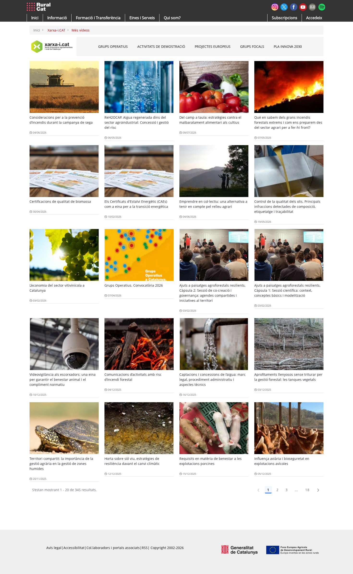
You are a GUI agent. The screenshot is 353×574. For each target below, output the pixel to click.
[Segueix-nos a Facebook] (293, 6)
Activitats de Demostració (161, 46)
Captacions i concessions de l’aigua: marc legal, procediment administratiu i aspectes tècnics (212, 379)
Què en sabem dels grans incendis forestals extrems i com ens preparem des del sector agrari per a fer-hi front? (288, 122)
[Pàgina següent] (318, 490)
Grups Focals (252, 46)
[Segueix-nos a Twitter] (284, 6)
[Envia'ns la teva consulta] (312, 6)
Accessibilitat (74, 547)
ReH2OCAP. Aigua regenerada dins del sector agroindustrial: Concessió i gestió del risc (136, 122)
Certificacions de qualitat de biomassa (60, 201)
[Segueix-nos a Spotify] (321, 6)
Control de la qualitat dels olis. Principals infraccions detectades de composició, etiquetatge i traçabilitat (287, 206)
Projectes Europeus (213, 46)
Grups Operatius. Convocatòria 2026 (133, 285)
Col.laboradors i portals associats (113, 547)
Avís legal (53, 547)
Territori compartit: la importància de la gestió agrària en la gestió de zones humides (61, 463)
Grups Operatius (113, 46)
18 (307, 490)
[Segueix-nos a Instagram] (275, 6)
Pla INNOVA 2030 (288, 46)
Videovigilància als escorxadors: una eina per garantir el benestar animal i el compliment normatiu (63, 379)
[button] (35, 18)
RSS (145, 547)
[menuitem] (98, 18)
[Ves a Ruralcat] (39, 7)
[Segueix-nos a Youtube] (303, 6)
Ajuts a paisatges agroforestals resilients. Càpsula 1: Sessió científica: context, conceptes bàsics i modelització (287, 290)
